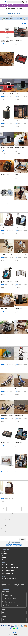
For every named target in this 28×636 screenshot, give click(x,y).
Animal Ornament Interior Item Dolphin (21, 255)
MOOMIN (3, 99)
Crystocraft (3, 260)
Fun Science (3, 46)
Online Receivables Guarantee (11, 620)
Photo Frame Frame (5, 308)
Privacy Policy (14, 632)
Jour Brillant (3, 207)
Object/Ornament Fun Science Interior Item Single (7, 41)
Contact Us (3, 557)
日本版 (2, 559)
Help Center (3, 555)
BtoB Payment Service (9, 612)
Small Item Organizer (19, 40)
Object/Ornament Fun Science (7, 361)
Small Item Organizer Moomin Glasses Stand (7, 148)
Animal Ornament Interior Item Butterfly (7, 416)
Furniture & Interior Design (8, 16)
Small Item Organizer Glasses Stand (7, 121)
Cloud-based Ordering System (10, 602)
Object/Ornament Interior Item (7, 388)
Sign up (2, 43)
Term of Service (20, 631)
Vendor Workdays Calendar (14, 13)
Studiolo (16, 72)
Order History (4, 553)
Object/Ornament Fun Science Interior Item (21, 148)
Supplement (3, 340)
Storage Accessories (19, 174)
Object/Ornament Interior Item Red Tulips (21, 362)
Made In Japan (4, 233)
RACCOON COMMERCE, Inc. (8, 578)
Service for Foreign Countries (11, 598)
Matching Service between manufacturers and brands (15, 605)
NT (15, 474)
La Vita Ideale (17, 46)
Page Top (23, 539)
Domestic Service (8, 596)
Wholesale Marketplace (9, 595)
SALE (2, 314)
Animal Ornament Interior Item (7, 254)
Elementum (3, 72)
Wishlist (3, 551)
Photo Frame (3, 201)
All (1, 16)
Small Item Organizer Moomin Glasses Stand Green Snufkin (21, 94)
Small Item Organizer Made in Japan (7, 496)
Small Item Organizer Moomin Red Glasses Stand (7, 94)
